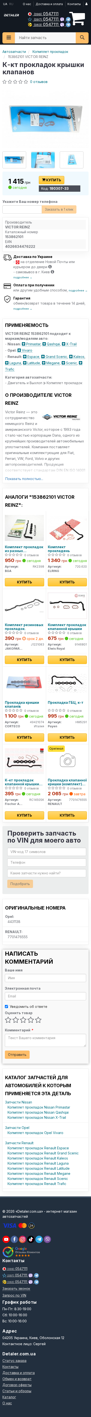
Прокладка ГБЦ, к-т (65, 702)
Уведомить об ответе (28, 1006)
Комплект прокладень (59, 549)
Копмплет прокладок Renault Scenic (38, 1179)
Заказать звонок (16, 1288)
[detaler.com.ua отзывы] (21, 1252)
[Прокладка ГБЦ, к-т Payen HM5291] (67, 683)
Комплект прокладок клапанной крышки (67, 626)
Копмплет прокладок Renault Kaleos (38, 1158)
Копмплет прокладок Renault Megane (39, 1173)
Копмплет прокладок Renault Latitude (39, 1168)
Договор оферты (17, 1385)
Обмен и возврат (17, 1379)
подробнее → (22, 277)
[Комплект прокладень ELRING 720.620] (67, 527)
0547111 (46, 13)
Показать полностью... (24, 479)
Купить (53, 180)
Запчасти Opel (17, 1128)
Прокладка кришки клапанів (22, 704)
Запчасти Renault (19, 1143)
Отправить (17, 1054)
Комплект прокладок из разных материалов (24, 549)
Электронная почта (23, 988)
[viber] (14, 1239)
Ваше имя (14, 970)
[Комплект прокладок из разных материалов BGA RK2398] (24, 527)
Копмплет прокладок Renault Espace (38, 1148)
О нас (27, 4)
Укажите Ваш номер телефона (30, 201)
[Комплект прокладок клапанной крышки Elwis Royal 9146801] (67, 605)
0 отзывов (39, 82)
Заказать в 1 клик (59, 209)
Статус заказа (14, 1361)
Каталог (9, 1397)
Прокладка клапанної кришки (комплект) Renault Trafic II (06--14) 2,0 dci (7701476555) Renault (67, 782)
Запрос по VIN (14, 1295)
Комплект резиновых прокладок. (24, 626)
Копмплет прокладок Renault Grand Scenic (43, 1153)
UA (4, 4)
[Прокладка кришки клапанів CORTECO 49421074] (24, 683)
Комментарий (19, 1030)
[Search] (82, 37)
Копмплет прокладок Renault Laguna (38, 1163)
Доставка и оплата (49, 4)
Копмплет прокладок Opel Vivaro (35, 1133)
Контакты (74, 4)
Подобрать (20, 884)
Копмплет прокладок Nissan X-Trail (37, 1117)
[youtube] (6, 1239)
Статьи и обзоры (16, 1391)
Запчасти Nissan (18, 1102)
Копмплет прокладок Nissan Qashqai (38, 1112)
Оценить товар (19, 1013)
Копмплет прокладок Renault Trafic (37, 1184)
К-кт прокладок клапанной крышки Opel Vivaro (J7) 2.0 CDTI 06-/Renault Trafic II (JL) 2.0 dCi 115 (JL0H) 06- (24, 782)
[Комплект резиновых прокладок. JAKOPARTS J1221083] (24, 605)
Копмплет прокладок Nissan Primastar (39, 1107)
